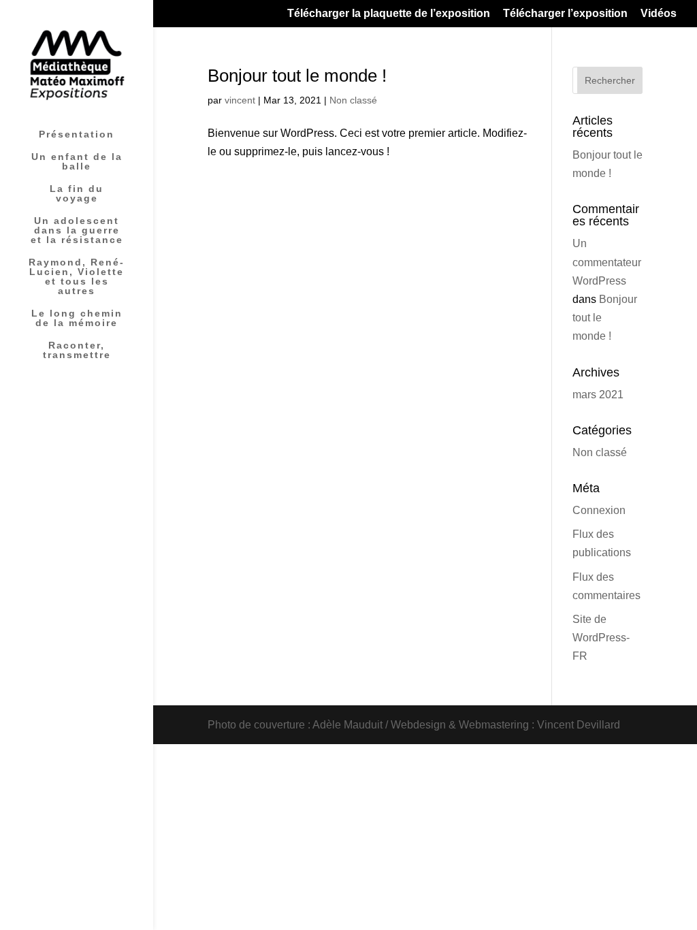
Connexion (599, 510)
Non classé (353, 100)
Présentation (76, 134)
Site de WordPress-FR (601, 637)
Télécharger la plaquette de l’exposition (388, 13)
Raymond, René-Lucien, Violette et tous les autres (77, 276)
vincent (240, 100)
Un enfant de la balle (77, 162)
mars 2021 (597, 394)
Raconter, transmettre (77, 350)
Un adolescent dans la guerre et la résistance (77, 230)
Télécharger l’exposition (565, 13)
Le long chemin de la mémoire (77, 318)
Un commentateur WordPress (606, 262)
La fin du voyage (76, 194)
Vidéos (659, 13)
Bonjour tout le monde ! (297, 75)
